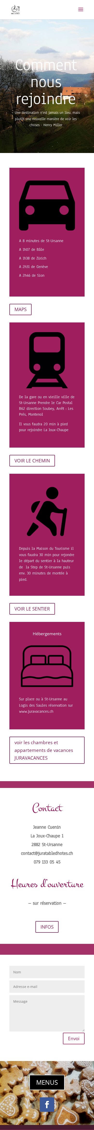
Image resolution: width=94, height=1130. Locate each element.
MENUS (47, 1082)
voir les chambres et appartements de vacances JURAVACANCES (43, 750)
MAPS (20, 309)
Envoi (74, 1038)
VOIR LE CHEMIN (32, 461)
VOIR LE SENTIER (32, 609)
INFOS (47, 927)
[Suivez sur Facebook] (47, 1104)
